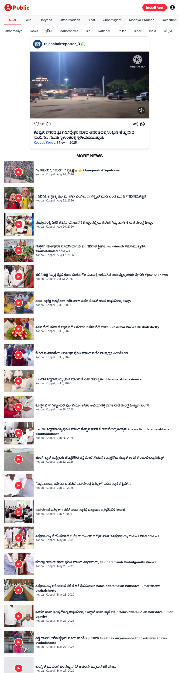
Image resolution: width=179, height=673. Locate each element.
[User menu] (172, 7)
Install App (154, 7)
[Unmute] (141, 110)
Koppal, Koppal (45, 142)
